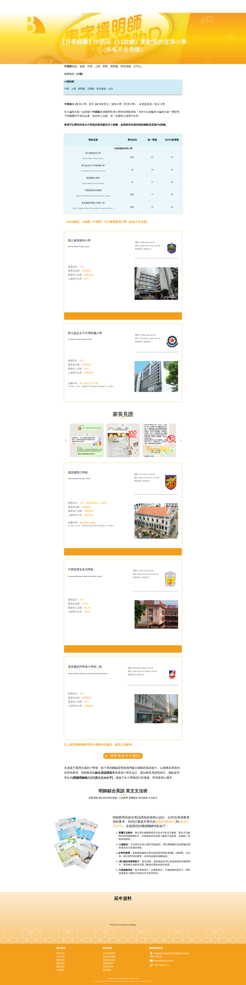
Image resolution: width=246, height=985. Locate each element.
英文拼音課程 (109, 953)
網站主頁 (61, 953)
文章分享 (61, 957)
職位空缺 (61, 967)
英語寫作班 (108, 967)
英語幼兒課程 (109, 957)
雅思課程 (107, 970)
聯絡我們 (61, 963)
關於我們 (61, 960)
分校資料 (61, 970)
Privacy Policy (113, 978)
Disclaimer (123, 978)
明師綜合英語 (109, 960)
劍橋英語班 (108, 963)
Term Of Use (134, 978)
